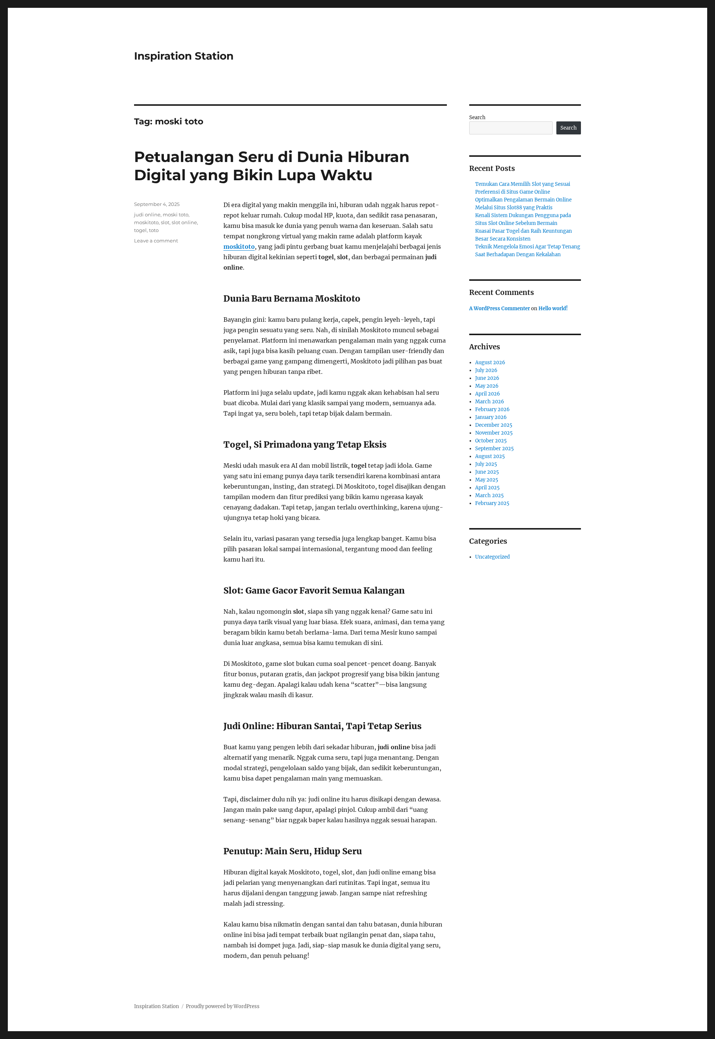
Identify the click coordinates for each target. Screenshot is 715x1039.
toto (154, 230)
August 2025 (490, 456)
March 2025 (489, 495)
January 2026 (491, 417)
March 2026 (489, 401)
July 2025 (486, 464)
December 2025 (493, 425)
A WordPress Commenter (499, 308)
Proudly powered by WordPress (223, 1006)
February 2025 (492, 503)
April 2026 (487, 394)
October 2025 (491, 441)
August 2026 (490, 362)
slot (165, 222)
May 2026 (487, 386)
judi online (147, 214)
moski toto (175, 214)
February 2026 (492, 409)
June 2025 (487, 472)
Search (477, 117)
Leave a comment (156, 241)
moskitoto (146, 222)
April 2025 (487, 487)
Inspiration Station (183, 56)
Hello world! (553, 308)
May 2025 (486, 480)
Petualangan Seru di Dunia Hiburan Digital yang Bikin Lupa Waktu (272, 165)
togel (140, 230)
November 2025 (494, 433)
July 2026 (486, 370)
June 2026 (487, 378)
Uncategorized (492, 557)
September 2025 (494, 448)
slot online (184, 222)
